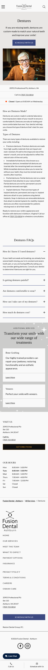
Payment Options (13, 558)
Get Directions (24, 447)
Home (6, 535)
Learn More (10, 377)
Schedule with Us (24, 42)
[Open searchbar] (44, 6)
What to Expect (12, 552)
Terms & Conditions (14, 577)
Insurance (9, 563)
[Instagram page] (28, 646)
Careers (7, 583)
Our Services (10, 541)
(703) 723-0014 (27, 95)
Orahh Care (9, 589)
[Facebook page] (20, 646)
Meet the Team (11, 546)
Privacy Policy (11, 572)
